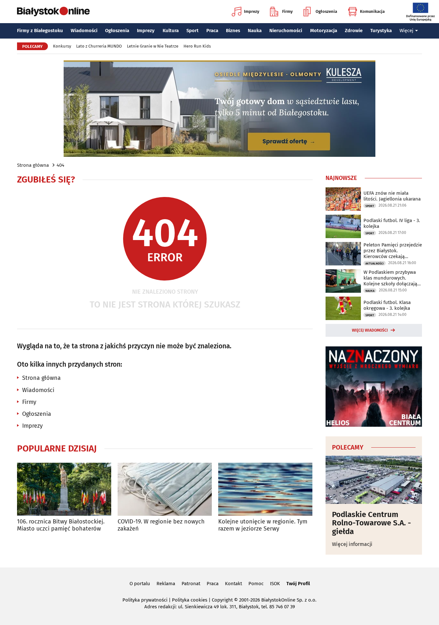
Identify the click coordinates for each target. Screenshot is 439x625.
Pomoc (256, 583)
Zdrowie (354, 30)
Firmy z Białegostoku (40, 30)
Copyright (222, 600)
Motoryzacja (323, 30)
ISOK (275, 583)
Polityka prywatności (144, 600)
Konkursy (62, 46)
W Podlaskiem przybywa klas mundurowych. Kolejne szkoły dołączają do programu (390, 278)
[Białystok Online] (53, 11)
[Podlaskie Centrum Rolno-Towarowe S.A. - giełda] (374, 480)
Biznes (233, 30)
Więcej (406, 30)
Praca (212, 30)
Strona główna (33, 165)
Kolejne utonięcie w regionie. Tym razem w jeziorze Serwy (262, 525)
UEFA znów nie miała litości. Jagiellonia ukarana (392, 196)
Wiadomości (84, 30)
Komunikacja (372, 11)
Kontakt (233, 583)
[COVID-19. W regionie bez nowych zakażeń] (165, 489)
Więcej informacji (352, 544)
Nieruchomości (285, 30)
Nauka (255, 30)
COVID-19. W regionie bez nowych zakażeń (161, 525)
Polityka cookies (189, 600)
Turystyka (381, 30)
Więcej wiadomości (370, 330)
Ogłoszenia (326, 11)
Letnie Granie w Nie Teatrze (152, 46)
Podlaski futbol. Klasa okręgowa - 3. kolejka (387, 305)
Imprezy (251, 11)
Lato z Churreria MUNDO (99, 46)
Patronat (191, 583)
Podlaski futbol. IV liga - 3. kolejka (391, 223)
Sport (192, 30)
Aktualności (374, 263)
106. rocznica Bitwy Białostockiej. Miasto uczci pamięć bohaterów (60, 525)
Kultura (171, 30)
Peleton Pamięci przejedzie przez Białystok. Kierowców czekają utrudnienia (392, 250)
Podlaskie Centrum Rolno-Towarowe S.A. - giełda (371, 523)
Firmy (287, 11)
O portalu (140, 583)
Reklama (166, 583)
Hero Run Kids (197, 46)
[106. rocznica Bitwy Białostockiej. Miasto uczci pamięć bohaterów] (64, 489)
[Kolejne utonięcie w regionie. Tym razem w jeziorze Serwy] (265, 489)
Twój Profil (298, 583)
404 (60, 165)
